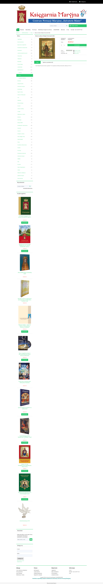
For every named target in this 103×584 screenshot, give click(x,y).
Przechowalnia (54, 573)
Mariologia (19, 119)
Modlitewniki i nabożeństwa (22, 125)
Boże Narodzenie (21, 42)
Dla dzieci (19, 80)
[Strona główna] (51, 14)
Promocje (19, 150)
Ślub (18, 161)
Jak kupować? (36, 570)
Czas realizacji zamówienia (21, 570)
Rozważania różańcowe (22, 153)
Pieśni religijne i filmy (21, 136)
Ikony (20, 75)
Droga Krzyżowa (20, 83)
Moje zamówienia (55, 571)
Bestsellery (19, 61)
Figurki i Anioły (20, 91)
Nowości (19, 130)
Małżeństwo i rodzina (21, 114)
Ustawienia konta (55, 574)
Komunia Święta (20, 103)
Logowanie (54, 570)
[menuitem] (22, 29)
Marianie (19, 117)
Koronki (19, 105)
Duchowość (20, 50)
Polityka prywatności (38, 573)
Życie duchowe (20, 178)
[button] (76, 50)
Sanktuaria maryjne (21, 156)
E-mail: (18, 549)
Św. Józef (19, 164)
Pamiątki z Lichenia (21, 133)
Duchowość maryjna (21, 86)
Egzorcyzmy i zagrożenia (22, 44)
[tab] (37, 62)
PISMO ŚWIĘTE (20, 139)
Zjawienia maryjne (21, 175)
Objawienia (19, 58)
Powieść (19, 147)
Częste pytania (37, 571)
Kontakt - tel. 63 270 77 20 (74, 571)
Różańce (20, 72)
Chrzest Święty (20, 64)
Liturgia (19, 111)
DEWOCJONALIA (20, 69)
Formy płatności (19, 571)
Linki (70, 573)
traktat (19, 170)
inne (18, 97)
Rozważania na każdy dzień (22, 47)
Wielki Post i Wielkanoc (22, 172)
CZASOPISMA (20, 67)
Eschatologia (20, 89)
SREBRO (19, 158)
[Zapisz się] (31, 539)
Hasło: (18, 553)
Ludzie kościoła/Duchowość (22, 53)
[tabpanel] (60, 65)
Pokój (19, 142)
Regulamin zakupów (38, 574)
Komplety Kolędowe (22, 78)
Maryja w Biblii (20, 122)
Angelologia (20, 39)
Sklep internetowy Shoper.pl (51, 583)
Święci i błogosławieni (21, 167)
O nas (70, 570)
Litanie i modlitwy (21, 108)
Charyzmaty (20, 55)
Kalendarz (19, 100)
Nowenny (19, 128)
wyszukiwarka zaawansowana (27, 188)
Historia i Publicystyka (21, 94)
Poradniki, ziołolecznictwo (22, 144)
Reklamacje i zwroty (20, 574)
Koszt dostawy (19, 573)
